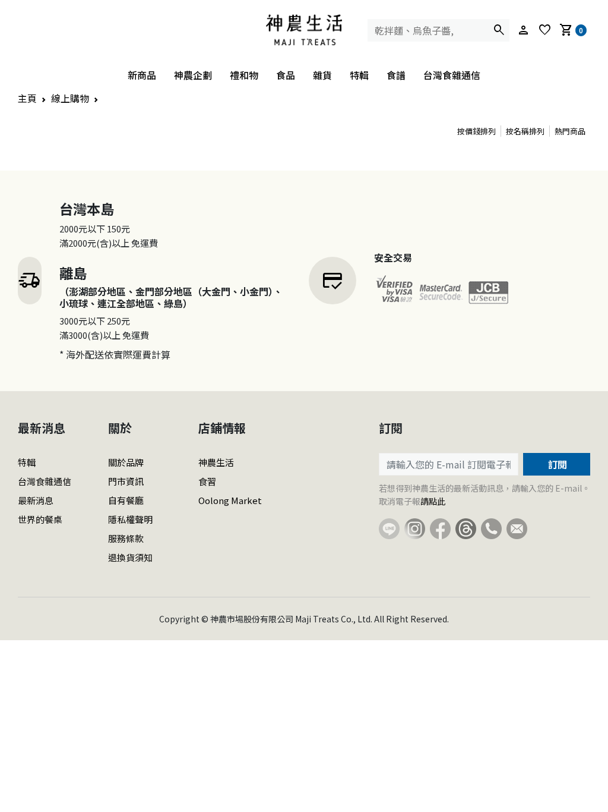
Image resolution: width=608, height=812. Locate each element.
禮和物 (244, 75)
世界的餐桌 (40, 519)
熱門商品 (570, 131)
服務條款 (126, 538)
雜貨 (322, 75)
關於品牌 (126, 462)
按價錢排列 (476, 131)
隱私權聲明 (130, 519)
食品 (285, 75)
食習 (207, 481)
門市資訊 (126, 481)
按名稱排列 (525, 131)
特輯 (359, 75)
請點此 (432, 501)
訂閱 (556, 464)
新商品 (142, 75)
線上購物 (70, 98)
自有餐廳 (126, 500)
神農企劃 (193, 75)
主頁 (27, 98)
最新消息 (35, 500)
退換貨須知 (130, 557)
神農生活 (216, 462)
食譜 (396, 75)
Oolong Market (230, 500)
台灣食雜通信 (451, 75)
